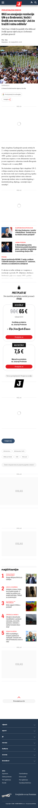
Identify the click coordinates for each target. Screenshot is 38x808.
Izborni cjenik (22, 777)
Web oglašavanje (6, 780)
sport (4, 730)
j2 (3, 736)
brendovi (5, 760)
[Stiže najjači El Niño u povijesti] (31, 606)
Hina (6, 40)
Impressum (5, 773)
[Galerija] (19, 64)
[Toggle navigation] (2, 2)
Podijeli (6, 99)
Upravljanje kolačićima (25, 783)
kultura (5, 748)
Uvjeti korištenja (23, 773)
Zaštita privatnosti (6, 777)
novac (4, 742)
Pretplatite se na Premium (25, 794)
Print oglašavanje (23, 780)
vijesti (4, 724)
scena (4, 754)
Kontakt (4, 783)
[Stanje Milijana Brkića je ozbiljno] (31, 579)
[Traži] (35, 2)
